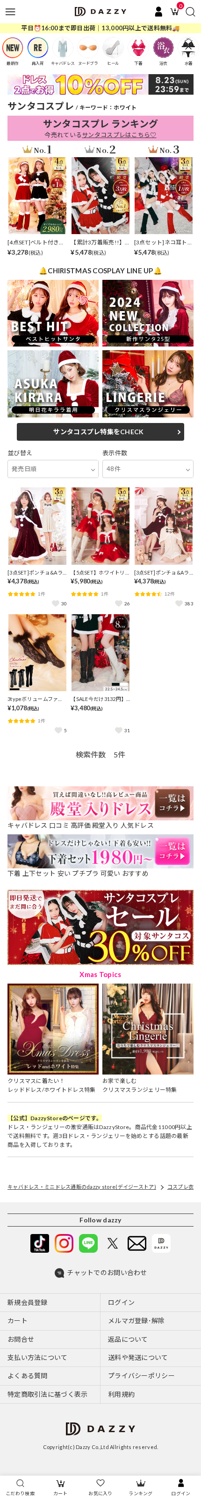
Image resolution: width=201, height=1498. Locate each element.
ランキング (140, 1493)
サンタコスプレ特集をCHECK (98, 432)
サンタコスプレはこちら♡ (119, 135)
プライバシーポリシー (141, 1376)
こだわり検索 (20, 1493)
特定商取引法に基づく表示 (47, 1394)
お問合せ (20, 1339)
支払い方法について (37, 1357)
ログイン (180, 1493)
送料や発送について (138, 1357)
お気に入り (100, 1493)
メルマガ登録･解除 (136, 1321)
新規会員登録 (27, 1302)
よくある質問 (27, 1376)
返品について (128, 1339)
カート (60, 1493)
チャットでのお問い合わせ (107, 1272)
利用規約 (121, 1394)
